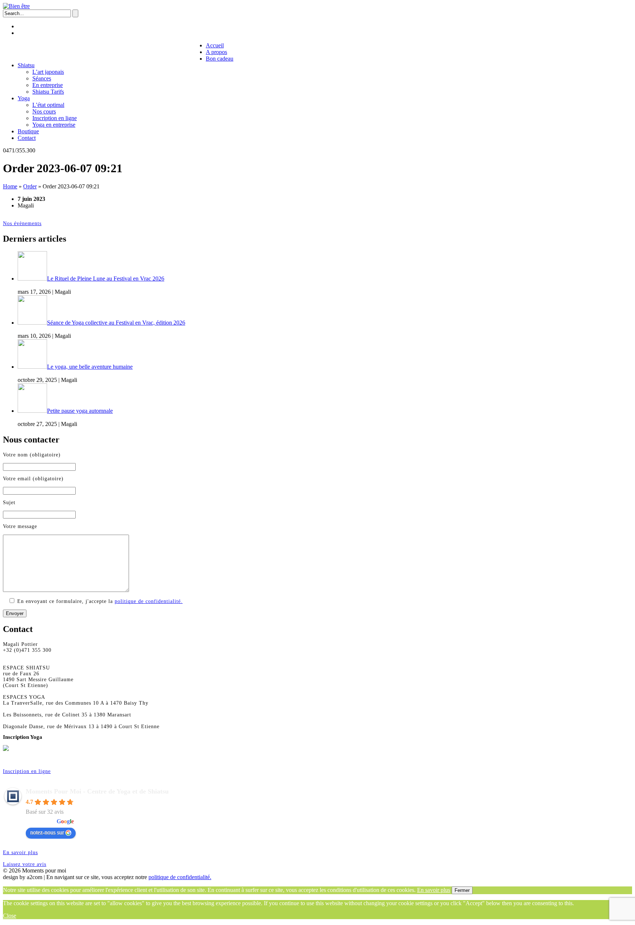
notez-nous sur (47, 832)
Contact (191, 51)
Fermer (462, 890)
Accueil (16, 51)
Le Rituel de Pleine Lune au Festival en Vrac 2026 (105, 278)
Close (9, 916)
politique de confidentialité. (149, 601)
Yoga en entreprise (53, 125)
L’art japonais (48, 72)
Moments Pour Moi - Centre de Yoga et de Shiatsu (97, 791)
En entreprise (47, 85)
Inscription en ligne (54, 118)
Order (30, 186)
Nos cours (44, 111)
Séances (41, 78)
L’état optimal (48, 105)
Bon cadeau (79, 51)
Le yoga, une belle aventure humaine (90, 367)
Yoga (135, 51)
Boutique (162, 51)
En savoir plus (20, 852)
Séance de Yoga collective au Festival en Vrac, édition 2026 (116, 322)
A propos (46, 51)
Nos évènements (22, 223)
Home (10, 186)
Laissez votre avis (24, 864)
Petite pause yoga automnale (80, 411)
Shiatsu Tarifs (48, 91)
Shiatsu (111, 51)
